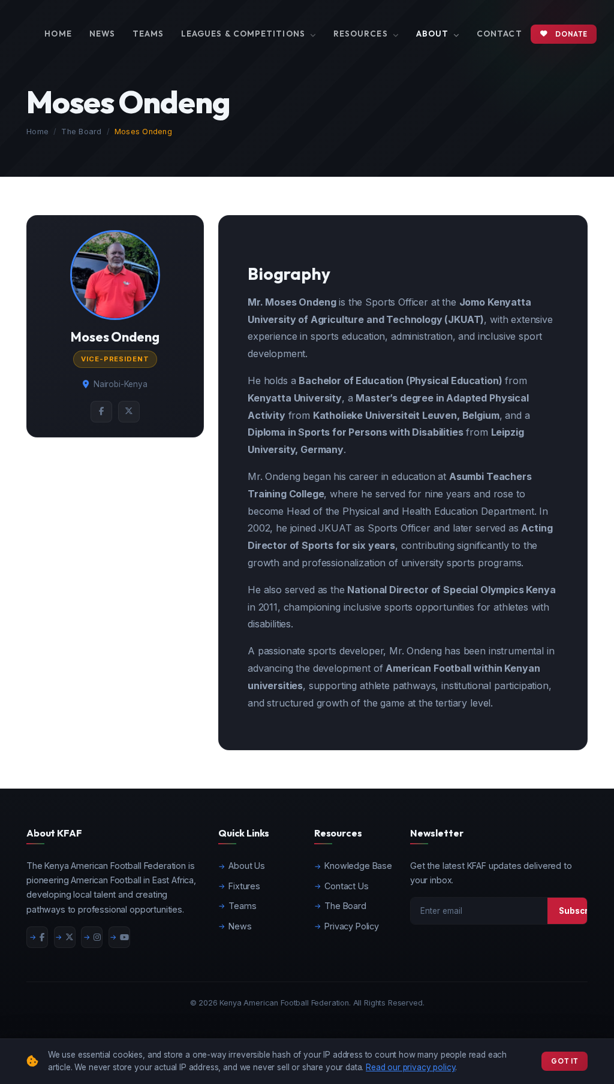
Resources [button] (361, 33)
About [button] (434, 33)
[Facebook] (37, 937)
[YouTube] (119, 937)
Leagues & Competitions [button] (244, 33)
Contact (499, 33)
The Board (81, 131)
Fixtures (244, 886)
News (102, 33)
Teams (148, 33)
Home (57, 33)
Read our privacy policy (410, 1067)
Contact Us (346, 886)
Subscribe (580, 911)
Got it (564, 1060)
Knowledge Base (358, 865)
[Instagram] (92, 937)
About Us (246, 865)
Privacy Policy (351, 926)
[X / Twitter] (65, 937)
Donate (571, 33)
